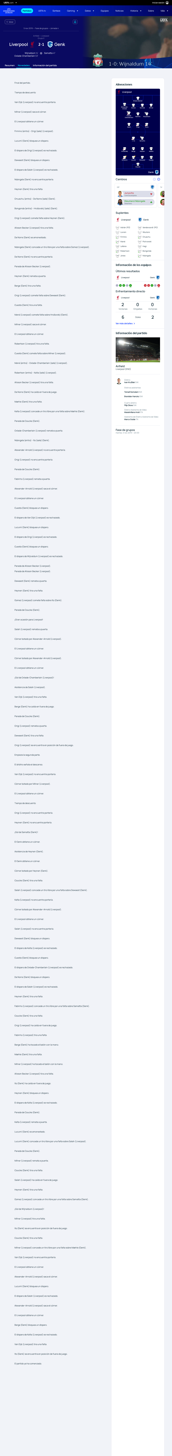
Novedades (24, 65)
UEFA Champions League (9, 10)
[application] (125, 42)
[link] (27, 10)
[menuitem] (27, 10)
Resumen (10, 65)
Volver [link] (11, 22)
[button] (72, 10)
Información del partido (45, 65)
